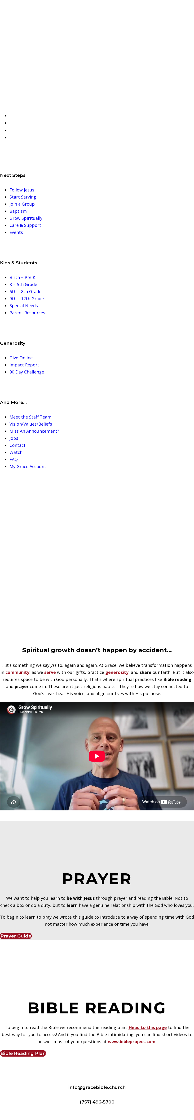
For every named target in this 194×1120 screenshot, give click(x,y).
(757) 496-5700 (97, 1102)
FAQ (13, 459)
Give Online (21, 358)
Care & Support (25, 225)
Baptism (18, 211)
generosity (116, 672)
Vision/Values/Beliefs (30, 424)
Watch (15, 452)
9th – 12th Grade (26, 298)
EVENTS (21, 123)
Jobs (13, 438)
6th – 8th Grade (25, 291)
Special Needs (23, 305)
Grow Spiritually (25, 218)
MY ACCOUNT (27, 137)
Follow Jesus (21, 190)
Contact (17, 445)
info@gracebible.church (97, 1087)
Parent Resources (27, 312)
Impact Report (24, 365)
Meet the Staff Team (30, 417)
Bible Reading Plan (23, 1053)
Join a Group (22, 204)
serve (50, 672)
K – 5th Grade (23, 284)
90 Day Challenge (26, 372)
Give (17, 130)
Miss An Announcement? (34, 431)
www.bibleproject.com (131, 1041)
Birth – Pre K (22, 277)
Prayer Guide (15, 936)
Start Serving (22, 197)
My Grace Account (27, 466)
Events (16, 232)
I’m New (21, 115)
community (17, 672)
